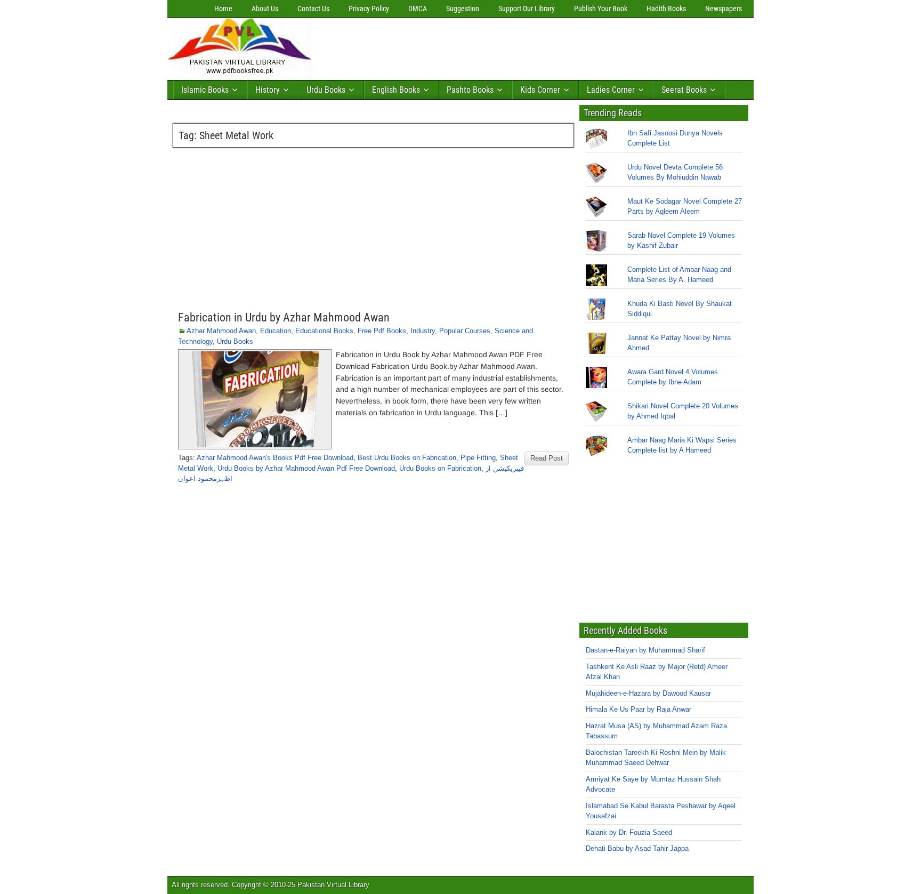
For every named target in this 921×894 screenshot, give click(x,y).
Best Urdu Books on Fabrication (407, 458)
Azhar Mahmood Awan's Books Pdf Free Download (275, 458)
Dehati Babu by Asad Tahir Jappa (637, 848)
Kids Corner (540, 90)
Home (223, 8)
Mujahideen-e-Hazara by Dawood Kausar (648, 693)
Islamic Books (205, 90)
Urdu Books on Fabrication (440, 468)
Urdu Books (325, 90)
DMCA (417, 8)
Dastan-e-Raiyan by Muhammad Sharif (645, 650)
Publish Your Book (600, 8)
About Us (265, 8)
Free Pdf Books (382, 331)
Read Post (546, 458)
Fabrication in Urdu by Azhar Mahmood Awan (284, 317)
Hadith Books (666, 8)
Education (275, 331)
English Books (396, 90)
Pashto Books (470, 90)
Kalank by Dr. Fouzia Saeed (629, 832)
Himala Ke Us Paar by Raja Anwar (638, 709)
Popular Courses (464, 331)
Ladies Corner (611, 90)
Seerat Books (684, 90)
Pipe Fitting (478, 458)
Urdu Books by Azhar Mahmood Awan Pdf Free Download (306, 468)
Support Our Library (526, 8)
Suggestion (462, 8)
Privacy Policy (369, 8)
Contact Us (313, 8)
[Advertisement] (511, 46)
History (267, 90)
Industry (422, 331)
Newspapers (723, 8)
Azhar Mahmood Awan (221, 331)
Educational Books (324, 331)
